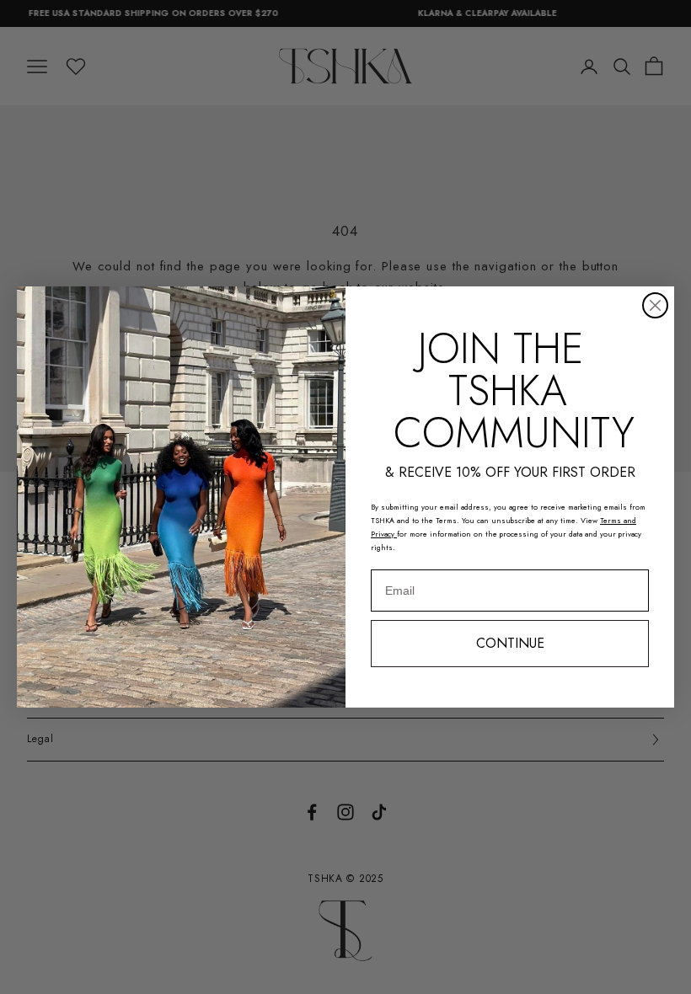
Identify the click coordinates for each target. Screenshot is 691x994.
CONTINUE (510, 643)
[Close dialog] (655, 305)
